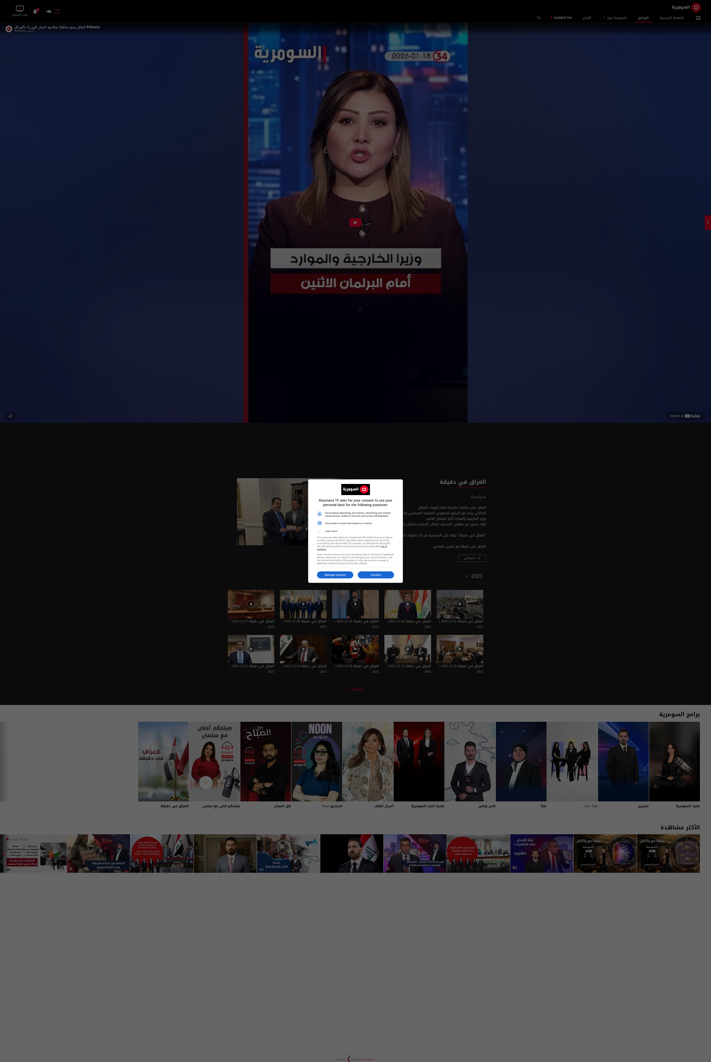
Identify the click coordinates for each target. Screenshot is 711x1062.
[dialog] (355, 531)
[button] (355, 531)
